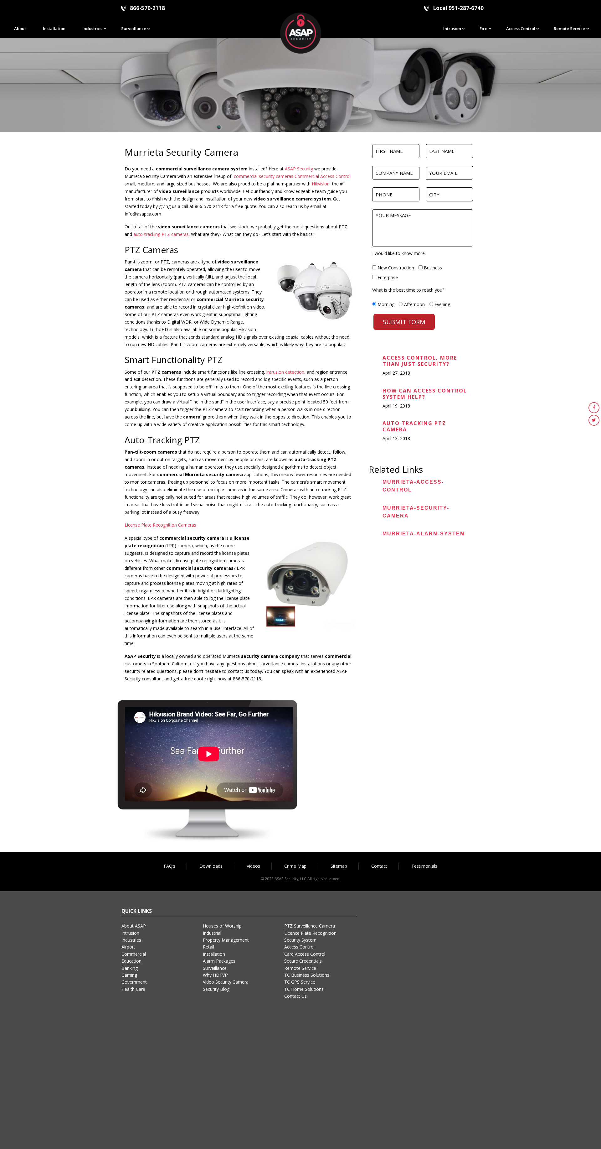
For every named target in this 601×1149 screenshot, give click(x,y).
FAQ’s (169, 866)
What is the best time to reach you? (408, 290)
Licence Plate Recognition (310, 933)
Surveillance (133, 28)
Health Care (133, 989)
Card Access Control (304, 954)
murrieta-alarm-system (424, 533)
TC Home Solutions (304, 989)
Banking (129, 968)
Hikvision (321, 184)
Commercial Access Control (323, 176)
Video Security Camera (226, 982)
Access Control (520, 28)
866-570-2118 (147, 8)
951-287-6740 (466, 8)
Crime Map (295, 866)
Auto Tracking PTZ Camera (414, 426)
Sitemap (339, 866)
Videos (253, 866)
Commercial (133, 954)
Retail (208, 947)
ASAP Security (299, 169)
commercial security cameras (263, 176)
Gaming (129, 975)
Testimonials (424, 866)
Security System (300, 940)
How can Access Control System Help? (425, 393)
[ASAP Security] (300, 33)
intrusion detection (285, 372)
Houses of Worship (222, 926)
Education (131, 961)
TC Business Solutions (306, 975)
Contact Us (295, 996)
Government (134, 982)
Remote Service (569, 28)
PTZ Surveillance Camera (309, 926)
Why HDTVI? (215, 975)
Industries (92, 28)
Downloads (211, 866)
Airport (128, 947)
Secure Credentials (303, 961)
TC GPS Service (299, 982)
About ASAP (133, 926)
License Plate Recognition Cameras (160, 525)
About (20, 28)
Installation (54, 28)
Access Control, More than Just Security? (420, 360)
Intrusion (452, 28)
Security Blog (216, 989)
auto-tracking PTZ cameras (161, 234)
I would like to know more (398, 253)
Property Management (226, 940)
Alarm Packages (219, 961)
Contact (379, 866)
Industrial (212, 933)
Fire (483, 28)
